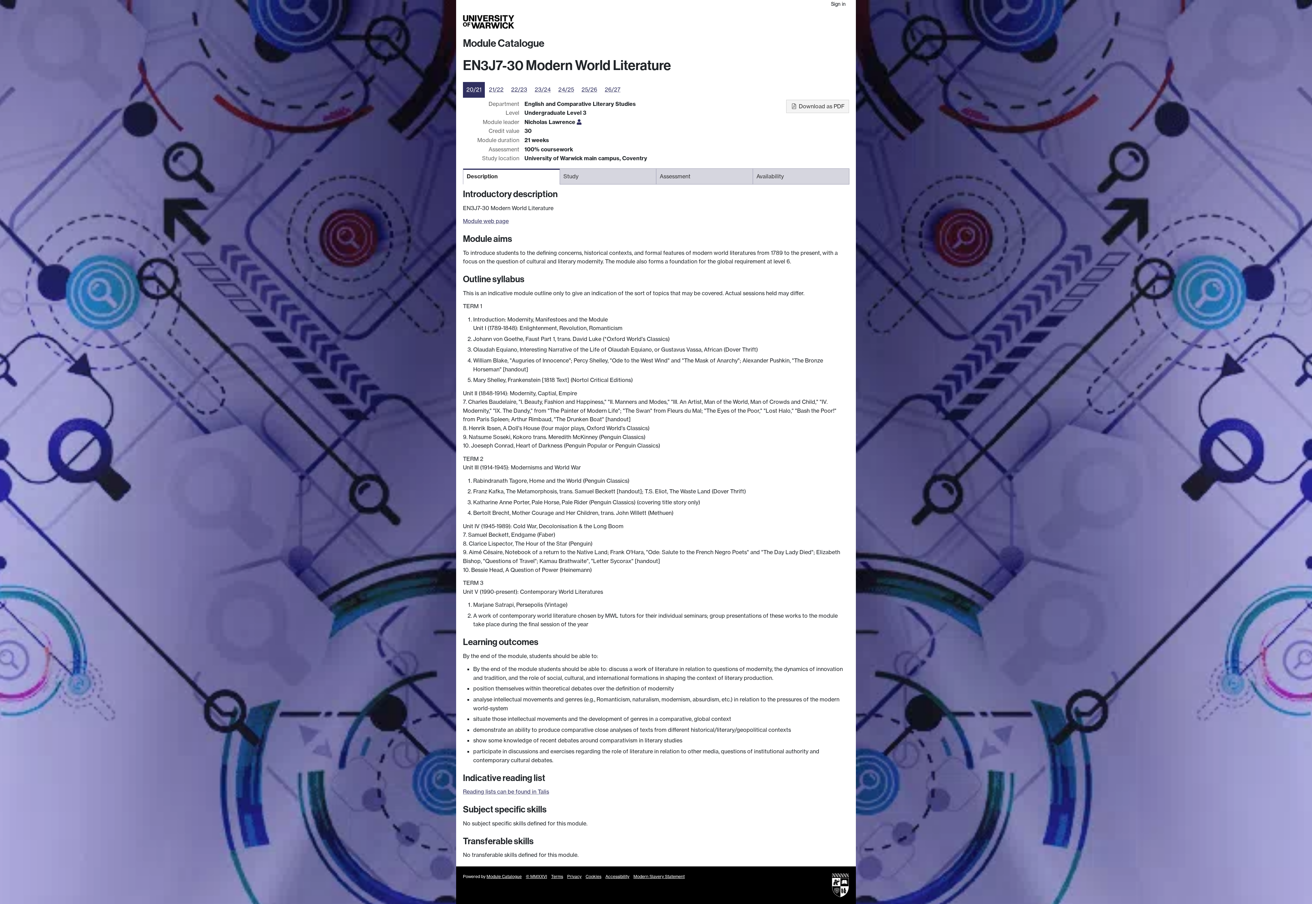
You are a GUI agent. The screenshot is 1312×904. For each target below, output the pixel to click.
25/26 (589, 89)
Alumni (786, 21)
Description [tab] (482, 176)
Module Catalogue (503, 43)
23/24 (543, 89)
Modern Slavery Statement (659, 876)
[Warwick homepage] (489, 22)
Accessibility (617, 876)
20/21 (473, 89)
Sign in (838, 4)
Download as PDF (821, 106)
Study (712, 21)
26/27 (612, 89)
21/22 (496, 89)
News (805, 21)
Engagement (832, 21)
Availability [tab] (770, 176)
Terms (557, 876)
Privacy (574, 876)
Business (762, 21)
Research (735, 21)
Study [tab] (570, 176)
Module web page (486, 221)
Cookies (593, 876)
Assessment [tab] (675, 176)
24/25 (566, 89)
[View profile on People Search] (579, 122)
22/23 (519, 89)
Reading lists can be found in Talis (506, 791)
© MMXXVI (536, 876)
